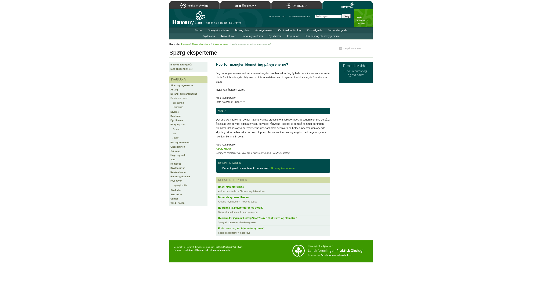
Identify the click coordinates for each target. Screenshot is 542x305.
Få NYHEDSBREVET (299, 16)
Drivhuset (175, 116)
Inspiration (293, 36)
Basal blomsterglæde (231, 187)
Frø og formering (179, 142)
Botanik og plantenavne (183, 94)
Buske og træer (179, 98)
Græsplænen (177, 147)
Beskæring (178, 102)
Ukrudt (174, 198)
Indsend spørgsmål (181, 64)
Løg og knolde (180, 185)
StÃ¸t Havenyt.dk (363, 18)
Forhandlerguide (337, 30)
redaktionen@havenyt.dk (196, 250)
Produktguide (314, 30)
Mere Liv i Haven (245, 5)
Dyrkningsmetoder (252, 36)
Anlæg (174, 89)
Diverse (174, 112)
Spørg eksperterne (218, 30)
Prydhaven (176, 180)
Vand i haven (177, 203)
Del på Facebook (352, 48)
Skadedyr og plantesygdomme (322, 36)
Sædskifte (176, 194)
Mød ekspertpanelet (181, 69)
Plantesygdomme (180, 176)
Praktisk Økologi (194, 5)
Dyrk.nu (296, 5)
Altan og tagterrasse (181, 85)
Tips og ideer (242, 30)
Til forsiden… (188, 20)
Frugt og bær (177, 124)
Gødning (175, 151)
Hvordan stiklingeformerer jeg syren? (240, 207)
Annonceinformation (220, 250)
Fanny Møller (223, 148)
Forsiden (185, 44)
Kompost (175, 163)
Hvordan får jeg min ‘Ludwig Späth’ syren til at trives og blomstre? (257, 218)
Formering (178, 107)
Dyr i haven (176, 120)
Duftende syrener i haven (233, 197)
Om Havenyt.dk (276, 16)
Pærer (176, 129)
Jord (173, 159)
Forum (198, 30)
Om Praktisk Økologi (289, 30)
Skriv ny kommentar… (283, 168)
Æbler (176, 137)
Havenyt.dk (347, 5)
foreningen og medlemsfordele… (337, 255)
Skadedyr (175, 190)
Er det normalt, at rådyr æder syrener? (241, 228)
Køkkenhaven (178, 172)
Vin (174, 133)
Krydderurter (177, 168)
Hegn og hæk (177, 155)
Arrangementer (264, 30)
